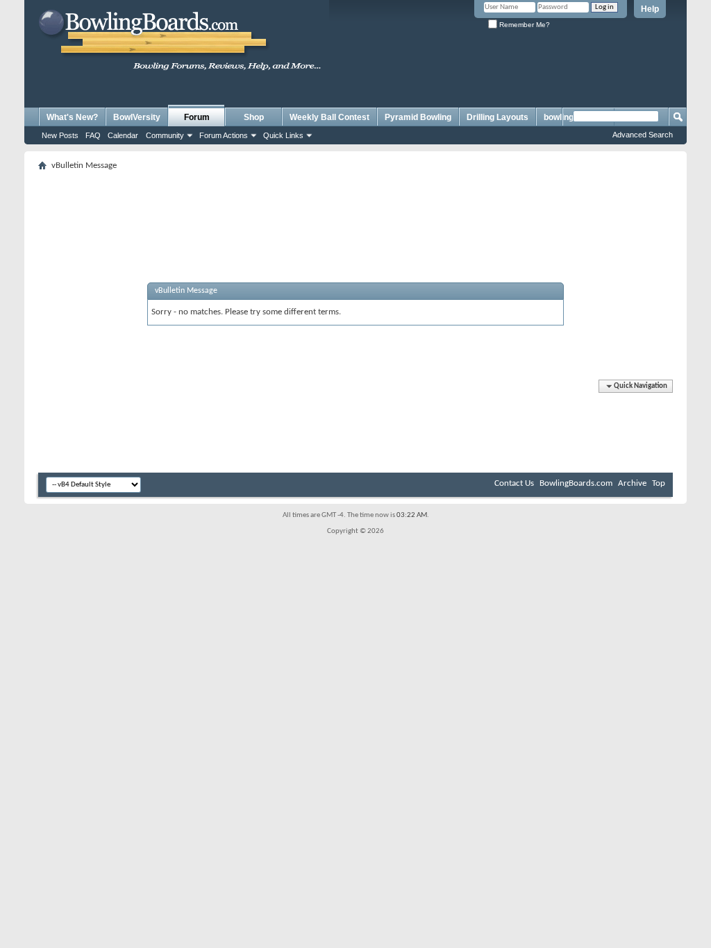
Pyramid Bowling (418, 117)
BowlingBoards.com (575, 483)
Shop (254, 117)
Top (658, 483)
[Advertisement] (355, 206)
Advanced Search (642, 134)
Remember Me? (523, 24)
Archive (632, 483)
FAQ (93, 135)
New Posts (60, 135)
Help (650, 9)
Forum (197, 117)
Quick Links (283, 135)
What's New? (72, 117)
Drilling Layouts (497, 117)
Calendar (123, 135)
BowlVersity (136, 117)
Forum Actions (223, 135)
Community (165, 135)
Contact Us (514, 483)
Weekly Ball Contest (329, 117)
